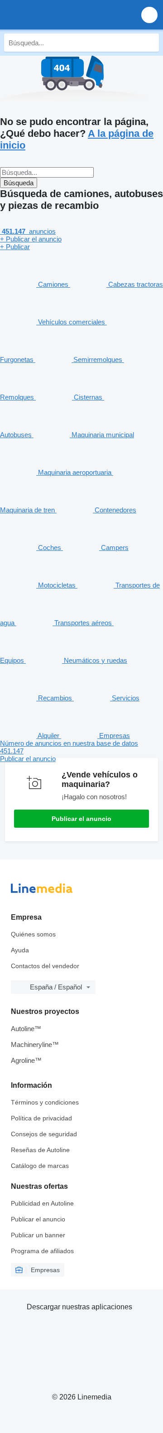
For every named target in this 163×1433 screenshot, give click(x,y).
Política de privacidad (41, 1118)
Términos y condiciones (45, 1102)
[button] (149, 14)
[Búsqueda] (150, 43)
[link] (81, 750)
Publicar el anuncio (81, 818)
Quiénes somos (33, 934)
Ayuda (20, 950)
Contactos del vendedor (45, 966)
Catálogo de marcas (40, 1165)
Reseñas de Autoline (40, 1149)
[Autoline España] (58, 14)
